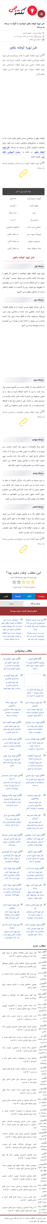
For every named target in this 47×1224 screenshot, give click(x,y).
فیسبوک (18, 596)
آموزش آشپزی (27, 33)
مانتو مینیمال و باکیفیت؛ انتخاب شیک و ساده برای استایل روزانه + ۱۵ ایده (19, 1112)
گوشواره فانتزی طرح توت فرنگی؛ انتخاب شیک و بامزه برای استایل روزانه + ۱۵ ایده (19, 1135)
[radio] (32, 582)
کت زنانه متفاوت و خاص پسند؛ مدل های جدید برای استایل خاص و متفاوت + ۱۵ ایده (19, 1188)
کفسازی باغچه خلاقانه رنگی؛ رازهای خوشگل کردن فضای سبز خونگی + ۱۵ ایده (19, 965)
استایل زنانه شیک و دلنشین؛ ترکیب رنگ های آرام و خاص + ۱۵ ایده (19, 1049)
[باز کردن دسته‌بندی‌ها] (41, 14)
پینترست (41, 596)
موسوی (39, 36)
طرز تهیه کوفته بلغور (23, 47)
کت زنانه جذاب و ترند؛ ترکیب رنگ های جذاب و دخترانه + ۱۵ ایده (19, 1018)
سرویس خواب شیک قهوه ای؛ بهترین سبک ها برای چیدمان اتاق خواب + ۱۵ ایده (19, 1167)
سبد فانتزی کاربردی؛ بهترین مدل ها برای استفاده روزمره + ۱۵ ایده (19, 1156)
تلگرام (29, 596)
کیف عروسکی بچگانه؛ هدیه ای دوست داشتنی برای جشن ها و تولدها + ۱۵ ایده (19, 1146)
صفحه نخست (37, 33)
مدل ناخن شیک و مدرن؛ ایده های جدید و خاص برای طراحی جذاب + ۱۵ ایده (19, 1039)
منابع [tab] (12, 603)
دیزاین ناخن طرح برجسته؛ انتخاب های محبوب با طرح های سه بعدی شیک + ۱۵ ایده (19, 1124)
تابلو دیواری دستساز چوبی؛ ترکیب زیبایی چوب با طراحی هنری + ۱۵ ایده (19, 1177)
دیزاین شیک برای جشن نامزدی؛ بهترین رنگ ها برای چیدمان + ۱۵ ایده (19, 1028)
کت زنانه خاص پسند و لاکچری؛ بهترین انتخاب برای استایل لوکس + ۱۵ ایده (19, 1007)
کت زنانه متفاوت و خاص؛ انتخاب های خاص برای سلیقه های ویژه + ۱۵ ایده (19, 1102)
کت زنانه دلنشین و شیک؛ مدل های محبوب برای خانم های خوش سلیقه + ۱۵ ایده (19, 1209)
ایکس (6, 596)
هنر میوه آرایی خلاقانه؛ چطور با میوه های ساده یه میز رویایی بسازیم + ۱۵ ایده (19, 954)
